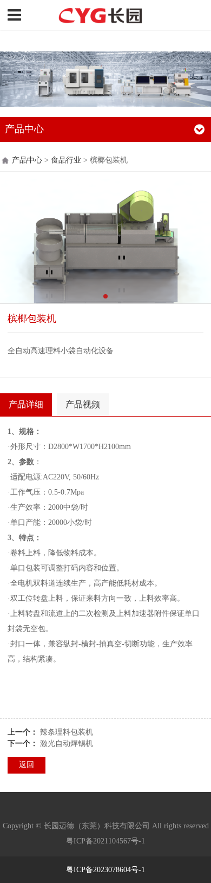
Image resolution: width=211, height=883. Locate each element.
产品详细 (26, 404)
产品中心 (27, 160)
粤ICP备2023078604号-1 (105, 870)
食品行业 (66, 160)
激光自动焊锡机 (66, 743)
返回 (26, 765)
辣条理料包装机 (66, 732)
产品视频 (82, 404)
